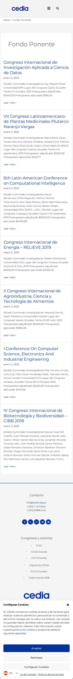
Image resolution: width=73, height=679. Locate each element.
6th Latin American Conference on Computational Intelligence (35, 180)
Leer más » (10, 102)
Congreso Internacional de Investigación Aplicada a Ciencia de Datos (36, 67)
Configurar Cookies (36, 667)
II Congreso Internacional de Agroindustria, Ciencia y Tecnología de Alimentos (32, 296)
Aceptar (36, 648)
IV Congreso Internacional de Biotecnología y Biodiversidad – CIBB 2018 (35, 415)
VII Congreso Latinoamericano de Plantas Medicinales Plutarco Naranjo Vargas (36, 121)
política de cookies (24, 629)
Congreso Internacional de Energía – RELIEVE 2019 (30, 245)
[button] (68, 605)
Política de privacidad (51, 674)
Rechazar (37, 657)
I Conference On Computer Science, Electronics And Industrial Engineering (31, 354)
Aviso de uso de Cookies (22, 674)
